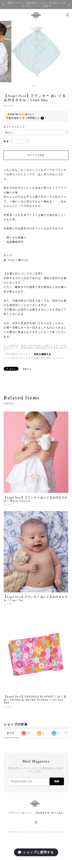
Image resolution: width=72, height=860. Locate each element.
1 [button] (33, 85)
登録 (56, 781)
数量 (6, 141)
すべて (11, 733)
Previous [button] (6, 51)
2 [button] (36, 85)
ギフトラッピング (14, 127)
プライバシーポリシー (20, 813)
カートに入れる (36, 155)
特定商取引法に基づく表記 (49, 813)
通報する (27, 369)
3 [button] (38, 85)
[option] (36, 51)
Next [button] (66, 51)
